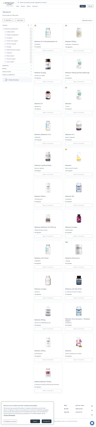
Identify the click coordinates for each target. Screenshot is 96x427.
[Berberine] (79, 100)
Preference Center (10, 421)
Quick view (49, 36)
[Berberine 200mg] (48, 348)
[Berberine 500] (79, 193)
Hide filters (8, 20)
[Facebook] (92, 410)
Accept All (46, 421)
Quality (29, 6)
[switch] (6, 80)
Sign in (83, 6)
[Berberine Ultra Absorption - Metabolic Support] (79, 317)
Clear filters (20, 20)
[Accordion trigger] (31, 29)
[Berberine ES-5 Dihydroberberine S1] (48, 39)
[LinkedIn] (92, 406)
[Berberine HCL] (79, 131)
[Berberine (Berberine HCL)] (48, 131)
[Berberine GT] (48, 100)
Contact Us (79, 412)
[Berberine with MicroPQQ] (79, 286)
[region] (27, 413)
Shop (17, 6)
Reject (35, 421)
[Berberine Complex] (79, 224)
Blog (65, 405)
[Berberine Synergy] (48, 70)
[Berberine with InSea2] (48, 255)
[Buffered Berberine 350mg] (48, 378)
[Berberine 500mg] (79, 39)
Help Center (79, 408)
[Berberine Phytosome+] (79, 255)
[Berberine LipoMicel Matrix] (48, 162)
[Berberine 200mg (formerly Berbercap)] (79, 70)
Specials (66, 412)
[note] (35, 25)
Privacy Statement (9, 415)
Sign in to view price (48, 50)
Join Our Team (80, 405)
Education (35, 6)
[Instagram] (92, 415)
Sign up (90, 6)
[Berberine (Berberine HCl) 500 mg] (48, 224)
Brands (23, 6)
